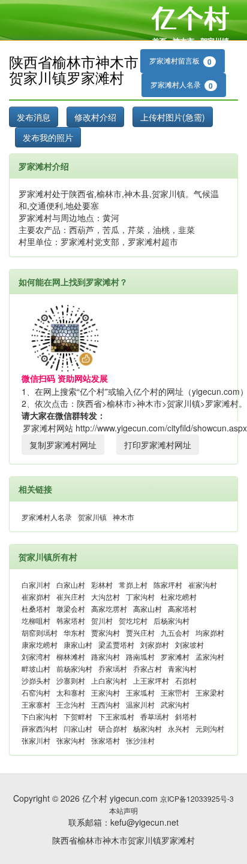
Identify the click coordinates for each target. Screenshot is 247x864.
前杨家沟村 (74, 668)
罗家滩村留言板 (180, 61)
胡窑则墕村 (40, 632)
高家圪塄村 (109, 608)
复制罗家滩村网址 (63, 445)
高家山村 (147, 608)
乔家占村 (147, 668)
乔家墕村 (112, 668)
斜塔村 (186, 716)
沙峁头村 (36, 680)
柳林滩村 (70, 656)
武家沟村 (175, 704)
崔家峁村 (36, 596)
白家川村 (36, 584)
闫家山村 (78, 728)
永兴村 (178, 728)
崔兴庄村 (70, 596)
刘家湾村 (36, 656)
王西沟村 (105, 704)
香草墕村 (154, 716)
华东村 (74, 632)
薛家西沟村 (40, 728)
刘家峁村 (154, 644)
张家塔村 (105, 740)
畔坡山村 (36, 668)
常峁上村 (133, 584)
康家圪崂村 (40, 644)
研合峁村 (112, 728)
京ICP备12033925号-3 (197, 798)
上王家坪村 (151, 680)
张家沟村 (70, 740)
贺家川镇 (214, 40)
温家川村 (140, 704)
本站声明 (123, 810)
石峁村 (186, 680)
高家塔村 (182, 608)
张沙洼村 (140, 740)
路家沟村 (105, 656)
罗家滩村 (175, 656)
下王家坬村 (116, 716)
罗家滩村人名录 (181, 85)
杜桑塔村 (36, 608)
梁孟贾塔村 (116, 644)
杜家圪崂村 (179, 596)
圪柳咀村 (36, 620)
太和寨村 (70, 692)
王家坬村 (140, 692)
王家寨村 (36, 704)
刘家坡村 (189, 644)
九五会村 (175, 632)
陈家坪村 (167, 584)
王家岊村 (175, 692)
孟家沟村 (209, 656)
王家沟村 (105, 692)
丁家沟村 (140, 596)
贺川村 (102, 620)
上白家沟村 (109, 680)
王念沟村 (70, 704)
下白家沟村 (40, 716)
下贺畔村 (78, 716)
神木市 (183, 40)
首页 (159, 40)
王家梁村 (209, 692)
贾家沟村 (105, 632)
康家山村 (78, 644)
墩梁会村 (70, 608)
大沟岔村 (105, 596)
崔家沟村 (202, 584)
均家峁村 (209, 632)
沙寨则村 (70, 680)
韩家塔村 (70, 620)
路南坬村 (140, 656)
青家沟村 (182, 668)
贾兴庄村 (140, 632)
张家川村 (36, 740)
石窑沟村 (36, 692)
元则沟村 (209, 728)
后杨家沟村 (171, 620)
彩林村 (102, 584)
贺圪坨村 (133, 620)
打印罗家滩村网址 (157, 445)
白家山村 (70, 584)
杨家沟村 (147, 728)
